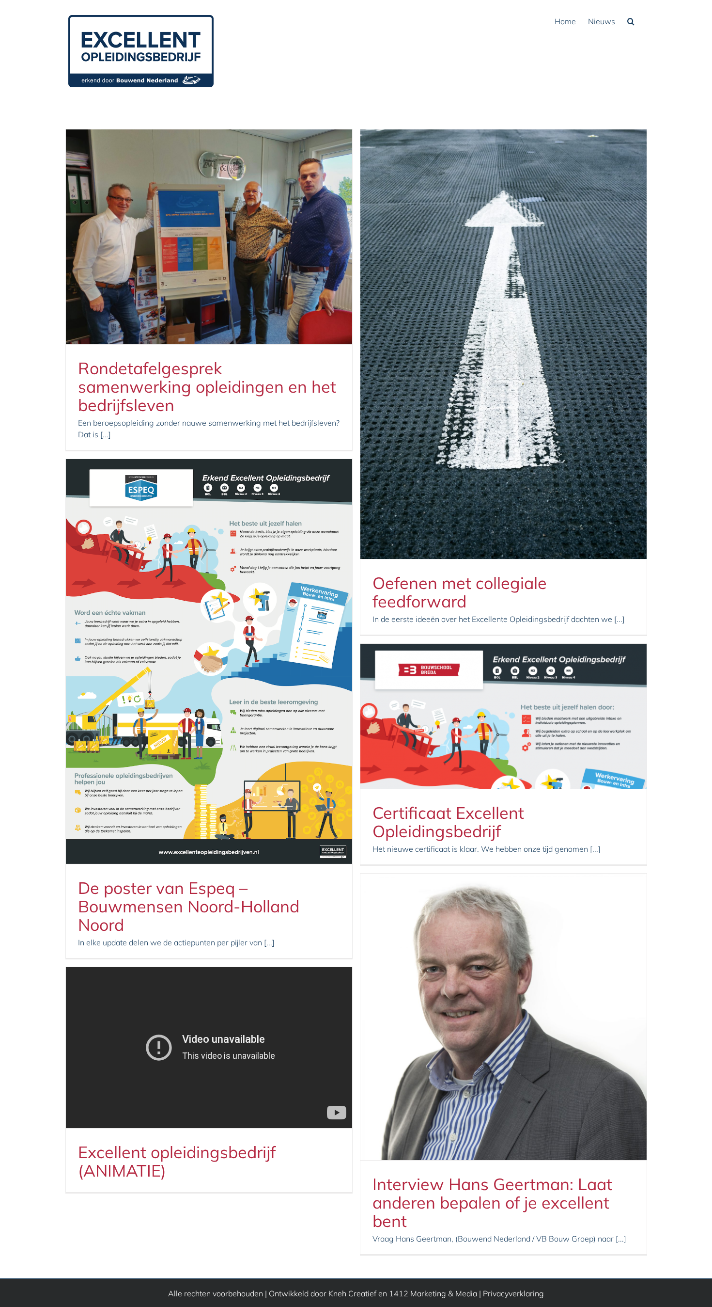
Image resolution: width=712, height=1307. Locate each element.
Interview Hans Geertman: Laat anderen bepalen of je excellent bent (492, 1202)
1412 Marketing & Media (433, 1293)
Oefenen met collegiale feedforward (459, 592)
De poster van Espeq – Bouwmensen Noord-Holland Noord (188, 906)
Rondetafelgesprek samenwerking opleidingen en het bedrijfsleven (207, 386)
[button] (631, 20)
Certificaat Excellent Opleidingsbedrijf (448, 822)
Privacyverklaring (513, 1293)
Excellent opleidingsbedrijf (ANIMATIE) (177, 1161)
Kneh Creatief (352, 1293)
